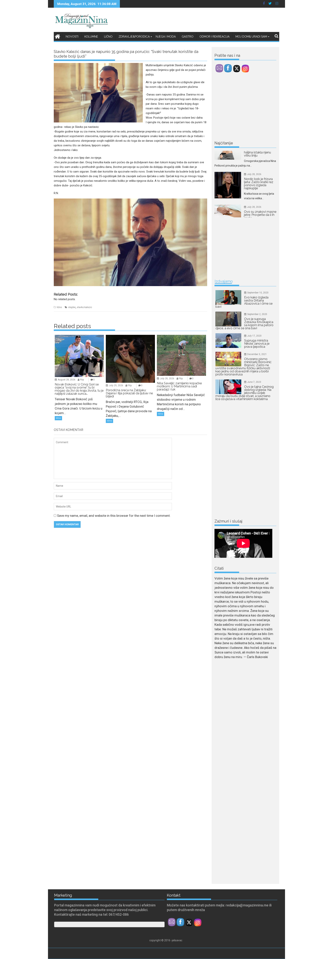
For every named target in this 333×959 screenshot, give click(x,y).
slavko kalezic (84, 307)
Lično (108, 36)
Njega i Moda (166, 36)
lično (59, 307)
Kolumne (91, 36)
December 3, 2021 (257, 354)
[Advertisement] (243, 107)
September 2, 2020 (257, 314)
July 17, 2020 (254, 335)
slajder (72, 307)
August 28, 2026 (66, 379)
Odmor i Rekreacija (214, 36)
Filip (82, 379)
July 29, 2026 (116, 385)
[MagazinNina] (57, 36)
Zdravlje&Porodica (134, 36)
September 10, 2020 (257, 292)
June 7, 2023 (254, 382)
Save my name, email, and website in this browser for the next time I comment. (114, 516)
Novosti (72, 36)
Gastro (187, 36)
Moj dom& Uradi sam (251, 36)
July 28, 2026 (167, 378)
